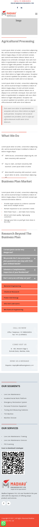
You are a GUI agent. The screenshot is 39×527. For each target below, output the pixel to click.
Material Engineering (12, 286)
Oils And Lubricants (12, 304)
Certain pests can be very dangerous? (14, 250)
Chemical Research (11, 292)
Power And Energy (11, 298)
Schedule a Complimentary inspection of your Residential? (16, 270)
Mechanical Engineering (13, 310)
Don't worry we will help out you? (17, 278)
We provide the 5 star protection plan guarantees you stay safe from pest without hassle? (18, 261)
